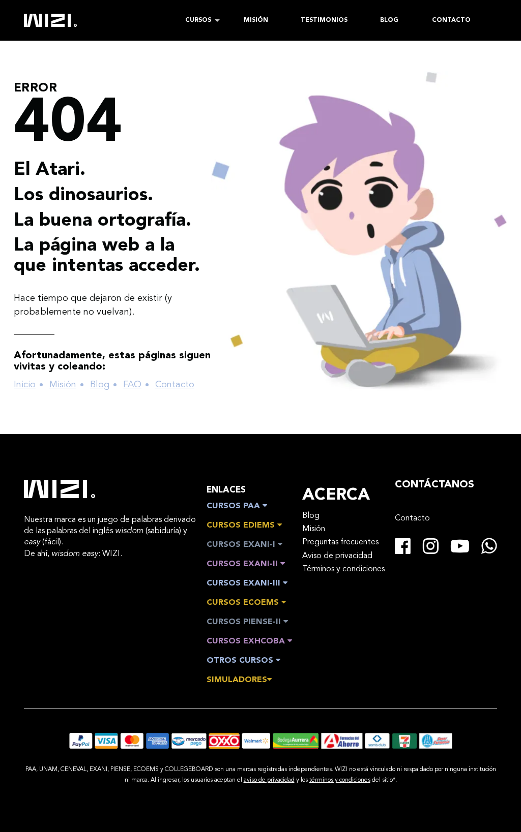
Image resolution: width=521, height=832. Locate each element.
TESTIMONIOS (324, 20)
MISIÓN (256, 20)
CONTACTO (451, 20)
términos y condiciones (339, 780)
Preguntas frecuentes (340, 542)
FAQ (132, 384)
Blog (99, 384)
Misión (62, 384)
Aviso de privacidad (337, 556)
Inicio (25, 384)
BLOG (389, 20)
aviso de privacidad (269, 780)
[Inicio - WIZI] (59, 489)
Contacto (174, 384)
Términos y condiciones (343, 569)
